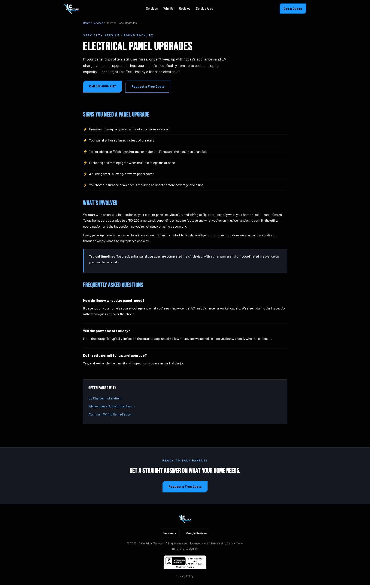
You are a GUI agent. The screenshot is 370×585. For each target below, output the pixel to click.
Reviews (184, 8)
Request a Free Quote (148, 86)
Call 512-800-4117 (102, 86)
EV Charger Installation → (106, 398)
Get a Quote (292, 8)
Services (152, 8)
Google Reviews (196, 533)
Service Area (204, 8)
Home (86, 23)
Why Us (168, 8)
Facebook (169, 533)
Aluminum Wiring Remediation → (111, 414)
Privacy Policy (185, 576)
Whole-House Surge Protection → (112, 406)
